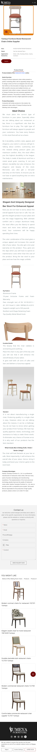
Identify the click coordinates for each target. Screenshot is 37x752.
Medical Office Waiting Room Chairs (12, 578)
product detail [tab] (18, 70)
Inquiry (6, 61)
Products (26, 578)
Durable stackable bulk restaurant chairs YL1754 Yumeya (16, 659)
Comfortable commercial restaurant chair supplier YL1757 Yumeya (17, 715)
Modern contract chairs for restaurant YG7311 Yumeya (18, 604)
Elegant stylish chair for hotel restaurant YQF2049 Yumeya (16, 632)
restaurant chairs (20, 73)
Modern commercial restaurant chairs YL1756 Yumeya (18, 687)
